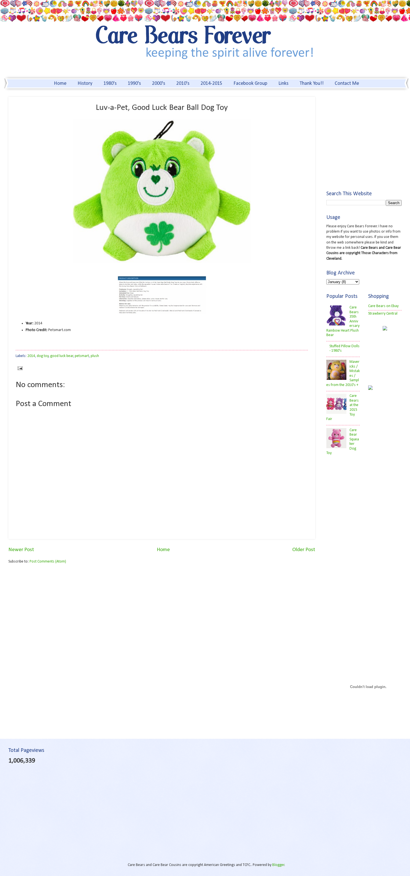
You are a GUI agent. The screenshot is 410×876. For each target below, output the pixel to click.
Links (283, 83)
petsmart (82, 356)
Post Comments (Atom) (48, 561)
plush (95, 356)
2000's (158, 83)
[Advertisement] (55, 612)
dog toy (43, 356)
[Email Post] (19, 368)
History (85, 83)
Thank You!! (312, 83)
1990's (134, 83)
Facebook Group (250, 83)
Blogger (278, 865)
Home (60, 83)
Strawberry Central (382, 313)
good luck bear (61, 356)
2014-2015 (211, 83)
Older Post (303, 549)
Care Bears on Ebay (383, 306)
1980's (110, 83)
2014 (31, 356)
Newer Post (21, 549)
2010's (182, 83)
